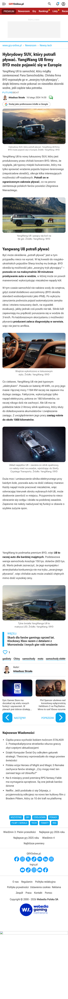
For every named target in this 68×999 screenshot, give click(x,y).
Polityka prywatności (18, 887)
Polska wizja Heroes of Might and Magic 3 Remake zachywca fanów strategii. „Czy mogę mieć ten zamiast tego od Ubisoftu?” (35, 769)
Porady (53, 817)
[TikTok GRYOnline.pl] (34, 859)
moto (40, 658)
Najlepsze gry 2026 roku (52, 832)
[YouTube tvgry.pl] (22, 869)
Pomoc (48, 892)
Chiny (17, 658)
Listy (55, 11)
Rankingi (43, 11)
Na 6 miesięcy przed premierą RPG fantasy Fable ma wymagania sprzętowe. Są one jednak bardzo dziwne (34, 781)
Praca (29, 892)
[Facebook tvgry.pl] (45, 869)
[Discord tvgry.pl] (39, 869)
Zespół (19, 892)
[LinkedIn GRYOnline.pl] (45, 859)
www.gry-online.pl (12, 45)
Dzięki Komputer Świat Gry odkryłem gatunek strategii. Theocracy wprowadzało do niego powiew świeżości (35, 756)
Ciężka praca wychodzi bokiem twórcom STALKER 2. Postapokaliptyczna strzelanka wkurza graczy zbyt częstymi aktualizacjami (35, 743)
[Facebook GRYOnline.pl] (16, 859)
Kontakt (38, 892)
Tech (34, 823)
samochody (28, 658)
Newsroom (24, 11)
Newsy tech (46, 45)
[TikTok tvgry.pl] (28, 869)
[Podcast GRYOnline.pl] (39, 859)
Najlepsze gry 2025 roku (26, 837)
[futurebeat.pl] (10, 92)
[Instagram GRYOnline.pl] (22, 859)
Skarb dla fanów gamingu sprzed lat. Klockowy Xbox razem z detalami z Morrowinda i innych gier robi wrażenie (32, 641)
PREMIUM (9, 11)
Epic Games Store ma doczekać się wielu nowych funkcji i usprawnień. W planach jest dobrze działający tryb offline (17, 701)
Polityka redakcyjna (45, 881)
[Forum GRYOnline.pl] (51, 859)
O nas (16, 881)
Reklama (56, 887)
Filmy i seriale (19, 823)
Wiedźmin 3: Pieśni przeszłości (19, 832)
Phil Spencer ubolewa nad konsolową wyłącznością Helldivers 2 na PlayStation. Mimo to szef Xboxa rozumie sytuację (51, 701)
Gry (34, 11)
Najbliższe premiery (34, 843)
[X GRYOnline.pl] (28, 859)
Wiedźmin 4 (48, 837)
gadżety (6, 658)
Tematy (45, 823)
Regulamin (27, 881)
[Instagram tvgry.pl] (34, 869)
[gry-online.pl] (16, 3)
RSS (54, 823)
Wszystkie (16, 817)
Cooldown (39, 817)
